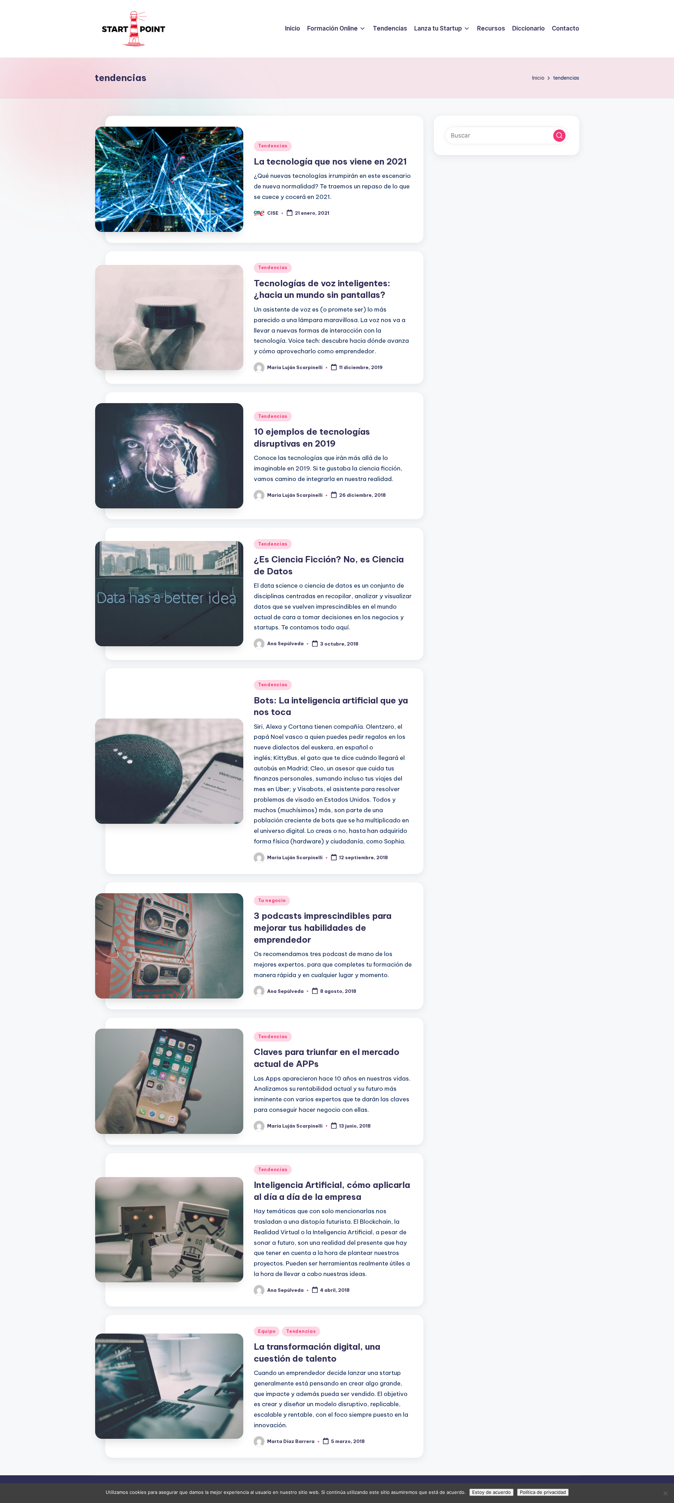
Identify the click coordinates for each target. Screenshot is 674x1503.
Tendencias (273, 145)
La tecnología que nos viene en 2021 (330, 161)
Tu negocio (272, 900)
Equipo (266, 1331)
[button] (559, 135)
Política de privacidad (543, 1492)
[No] (665, 1493)
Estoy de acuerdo (491, 1492)
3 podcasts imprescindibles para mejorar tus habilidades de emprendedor (322, 927)
